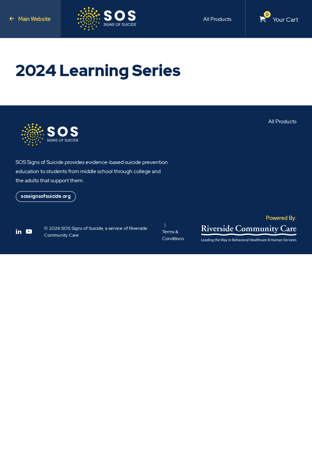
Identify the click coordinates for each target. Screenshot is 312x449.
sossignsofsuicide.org (46, 196)
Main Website (34, 19)
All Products (217, 19)
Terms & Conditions (173, 235)
